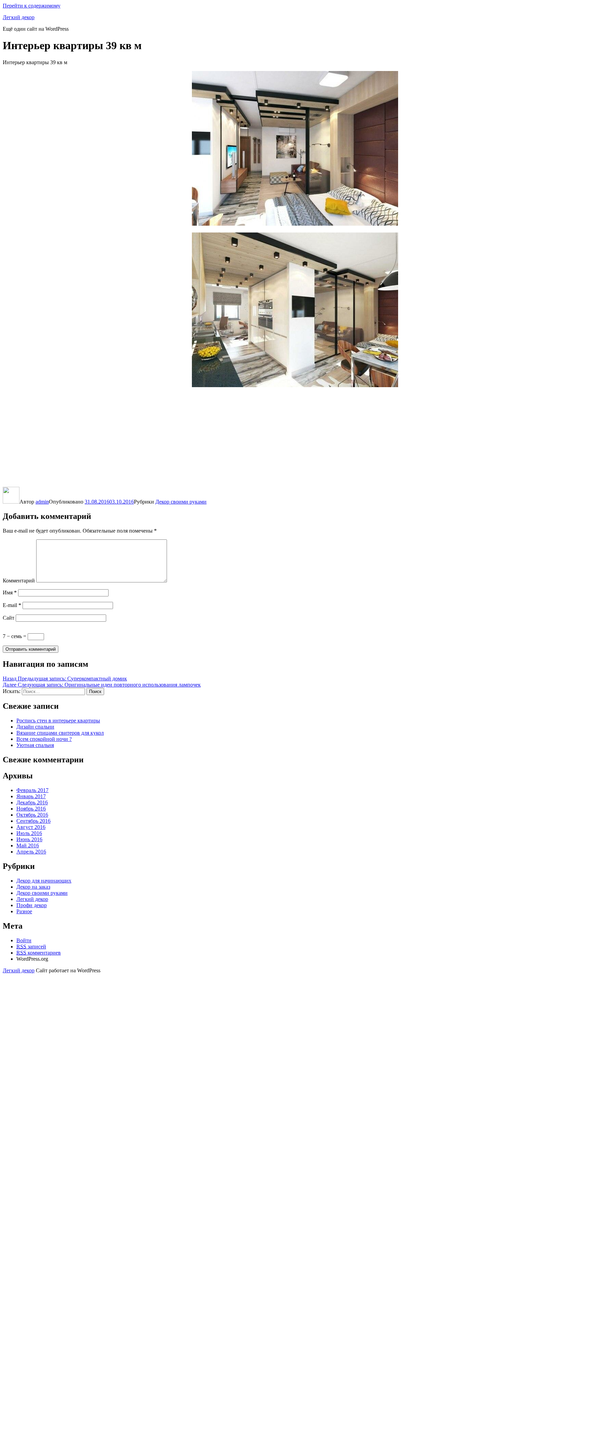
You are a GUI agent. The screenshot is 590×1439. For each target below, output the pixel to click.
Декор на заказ (33, 887)
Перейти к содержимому (31, 6)
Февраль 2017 (32, 790)
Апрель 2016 (31, 852)
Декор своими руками (181, 502)
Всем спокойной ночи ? (44, 739)
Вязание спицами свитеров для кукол (60, 733)
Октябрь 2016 (32, 815)
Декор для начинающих (43, 881)
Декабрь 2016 (32, 802)
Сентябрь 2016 (33, 821)
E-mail (12, 605)
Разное (24, 911)
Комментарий (19, 580)
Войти (23, 940)
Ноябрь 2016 (31, 809)
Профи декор (31, 905)
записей (31, 946)
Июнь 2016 (29, 839)
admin (42, 502)
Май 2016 (27, 845)
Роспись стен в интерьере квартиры (58, 720)
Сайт (8, 618)
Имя (10, 592)
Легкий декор (18, 17)
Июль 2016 (29, 833)
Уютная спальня (35, 745)
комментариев (38, 953)
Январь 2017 (31, 796)
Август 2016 (30, 827)
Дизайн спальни (35, 727)
